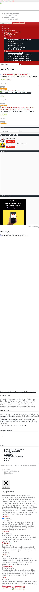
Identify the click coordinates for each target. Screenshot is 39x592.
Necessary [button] (5, 516)
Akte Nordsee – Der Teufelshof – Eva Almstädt (15, 93)
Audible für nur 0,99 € (15, 53)
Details (2, 87)
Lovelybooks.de (16, 420)
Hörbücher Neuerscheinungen (14, 449)
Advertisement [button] (7, 566)
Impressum (7, 469)
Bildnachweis (8, 473)
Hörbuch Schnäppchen (15, 49)
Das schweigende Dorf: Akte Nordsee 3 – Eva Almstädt (18, 76)
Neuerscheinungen (10, 30)
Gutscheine (8, 51)
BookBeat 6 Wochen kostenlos (18, 56)
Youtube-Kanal (32, 421)
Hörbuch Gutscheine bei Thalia (18, 58)
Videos (6, 28)
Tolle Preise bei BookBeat (16, 47)
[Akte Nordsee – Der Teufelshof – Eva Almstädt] (12, 91)
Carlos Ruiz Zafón (22, 425)
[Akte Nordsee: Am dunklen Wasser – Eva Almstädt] (19, 109)
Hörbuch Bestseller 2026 (12, 32)
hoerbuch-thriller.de (19, 23)
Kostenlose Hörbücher (15, 43)
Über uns (7, 458)
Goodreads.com (5, 420)
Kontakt (7, 460)
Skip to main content (7, 1)
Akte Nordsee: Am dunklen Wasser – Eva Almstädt (17, 111)
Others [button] (4, 577)
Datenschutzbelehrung (11, 471)
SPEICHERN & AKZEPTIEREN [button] (13, 587)
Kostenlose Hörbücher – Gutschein (19, 55)
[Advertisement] (19, 173)
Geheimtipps (8, 36)
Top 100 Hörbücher (10, 34)
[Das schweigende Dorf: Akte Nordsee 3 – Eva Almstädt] (15, 74)
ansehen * (3, 89)
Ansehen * (3, 124)
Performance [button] (6, 543)
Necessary (8, 518)
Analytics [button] (5, 554)
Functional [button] (5, 531)
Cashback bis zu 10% (15, 45)
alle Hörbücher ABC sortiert (13, 457)
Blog (5, 38)
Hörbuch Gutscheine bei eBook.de (19, 60)
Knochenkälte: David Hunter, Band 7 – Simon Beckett (18, 392)
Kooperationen (9, 475)
